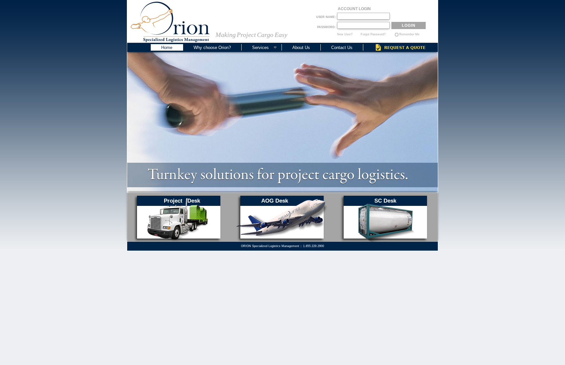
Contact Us (341, 47)
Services (260, 47)
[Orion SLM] (170, 22)
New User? (344, 34)
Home (166, 47)
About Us (301, 47)
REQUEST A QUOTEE (400, 47)
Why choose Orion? (212, 47)
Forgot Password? (373, 34)
